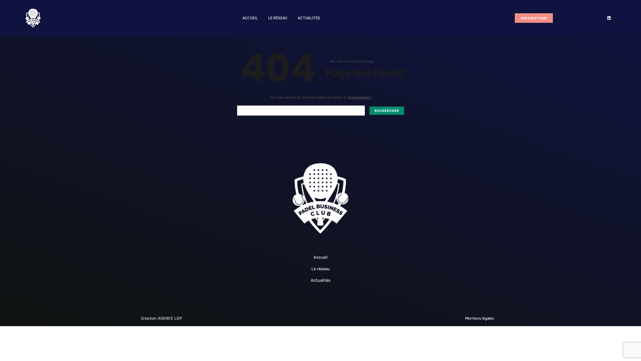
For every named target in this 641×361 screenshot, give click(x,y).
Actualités (309, 18)
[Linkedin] (609, 18)
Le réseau (277, 18)
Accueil (250, 18)
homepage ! (359, 97)
